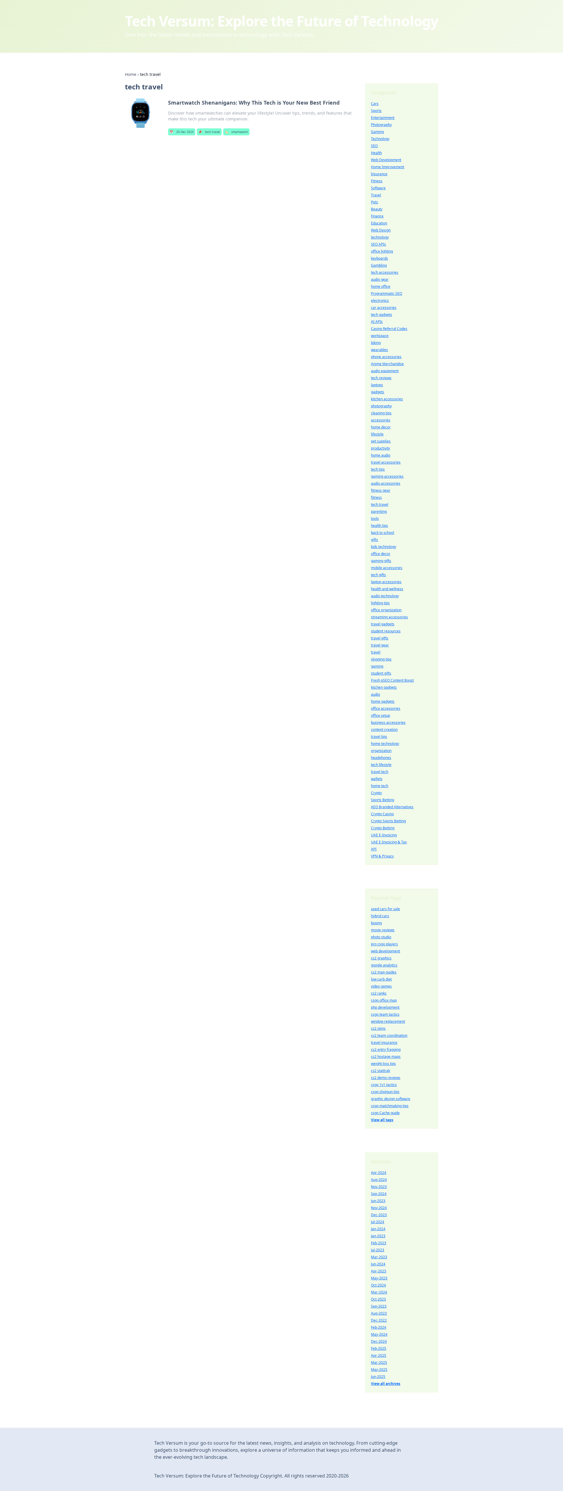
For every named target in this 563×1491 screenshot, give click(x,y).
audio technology (385, 595)
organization (381, 750)
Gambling (379, 265)
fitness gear (380, 490)
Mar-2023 (379, 1257)
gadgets (377, 391)
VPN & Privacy (382, 856)
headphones (381, 757)
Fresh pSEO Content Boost (392, 680)
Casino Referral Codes (389, 328)
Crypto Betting (382, 828)
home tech (379, 785)
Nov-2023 (379, 1186)
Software (378, 187)
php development (385, 1007)
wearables (379, 349)
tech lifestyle (381, 764)
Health (376, 152)
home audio (380, 455)
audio (375, 694)
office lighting (382, 251)
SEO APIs (378, 244)
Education (379, 223)
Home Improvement (387, 166)
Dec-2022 (379, 1320)
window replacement (388, 1021)
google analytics (384, 965)
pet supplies (381, 441)
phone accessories (386, 356)
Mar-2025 (379, 1362)
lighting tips (380, 602)
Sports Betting (382, 799)
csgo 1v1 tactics (384, 1084)
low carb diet (381, 979)
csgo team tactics (385, 1014)
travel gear (380, 645)
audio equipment (384, 370)
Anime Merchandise (387, 363)
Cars (375, 103)
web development (385, 951)
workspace (380, 335)
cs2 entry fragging (386, 1049)
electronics (380, 300)
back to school (382, 532)
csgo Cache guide (385, 1112)
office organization (386, 609)
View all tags (382, 1119)
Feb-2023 (378, 1242)
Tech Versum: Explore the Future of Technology (281, 20)
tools (375, 518)
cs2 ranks (378, 993)
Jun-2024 (378, 1264)
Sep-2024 (378, 1193)
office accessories (385, 708)
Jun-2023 (378, 1200)
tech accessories (384, 272)
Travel (376, 195)
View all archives (385, 1383)
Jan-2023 (378, 1235)
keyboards (379, 258)
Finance (377, 216)
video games (381, 986)
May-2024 (379, 1334)
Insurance (379, 173)
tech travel (209, 132)
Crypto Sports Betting (388, 820)
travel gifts (379, 638)
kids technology (383, 546)
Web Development (386, 159)
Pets (374, 202)
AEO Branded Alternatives (392, 806)
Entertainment (382, 117)
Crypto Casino (382, 813)
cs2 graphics (381, 958)
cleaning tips (381, 413)
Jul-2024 (377, 1221)
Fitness (376, 180)
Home (130, 74)
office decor (380, 553)
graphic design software (390, 1098)
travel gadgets (382, 624)
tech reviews (381, 377)
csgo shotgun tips (385, 1091)
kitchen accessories (387, 398)
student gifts (381, 673)
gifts (374, 539)
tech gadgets (381, 314)
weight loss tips (383, 1063)
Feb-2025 (378, 1348)
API (374, 849)
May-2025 (379, 1369)
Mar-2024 (379, 1292)
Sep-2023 (378, 1306)
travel (375, 652)
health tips (379, 525)
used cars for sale (385, 908)
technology (380, 237)
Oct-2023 (378, 1299)
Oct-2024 (378, 1285)
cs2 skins (378, 1028)
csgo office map (384, 1000)
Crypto (376, 792)
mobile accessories (386, 567)
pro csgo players (384, 944)
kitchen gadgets (384, 687)
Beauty (376, 209)
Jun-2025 (378, 1376)
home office (380, 286)
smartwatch (236, 132)
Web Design (381, 230)
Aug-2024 (379, 1179)
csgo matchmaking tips (389, 1105)
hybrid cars (380, 915)
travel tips (379, 736)
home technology (385, 743)
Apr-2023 (378, 1271)
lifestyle (377, 434)
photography (381, 406)
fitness (376, 497)
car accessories (383, 307)
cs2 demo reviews (385, 1077)
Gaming (377, 131)
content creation (384, 729)
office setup (380, 715)
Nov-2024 (379, 1207)
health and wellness (387, 588)
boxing (376, 922)
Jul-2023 (377, 1249)
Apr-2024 (378, 1172)
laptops (377, 384)
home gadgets (382, 701)
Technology (380, 138)
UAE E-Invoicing (384, 835)
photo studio (381, 937)
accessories (380, 420)
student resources (386, 631)
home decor (381, 427)
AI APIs (377, 321)
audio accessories (385, 483)
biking (376, 342)
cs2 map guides (383, 972)
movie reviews (382, 929)
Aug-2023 (379, 1313)
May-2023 (379, 1278)
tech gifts (378, 574)
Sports (376, 110)
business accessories (388, 722)
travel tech (379, 771)
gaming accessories (387, 476)
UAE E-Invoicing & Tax (389, 842)
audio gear (380, 279)
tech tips (378, 469)
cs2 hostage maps (386, 1056)
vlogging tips (381, 659)
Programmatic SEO (386, 293)
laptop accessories (386, 581)
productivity (380, 448)
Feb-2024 (378, 1327)
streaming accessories (389, 617)
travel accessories (386, 462)
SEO (374, 145)
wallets (376, 778)
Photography (381, 124)
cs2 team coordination (389, 1035)
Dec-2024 (379, 1341)
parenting (379, 511)
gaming (377, 666)
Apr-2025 (378, 1355)
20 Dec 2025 (181, 132)
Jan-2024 (378, 1228)
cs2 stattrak (380, 1070)
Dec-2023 (379, 1214)
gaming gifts (381, 560)
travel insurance (384, 1042)
